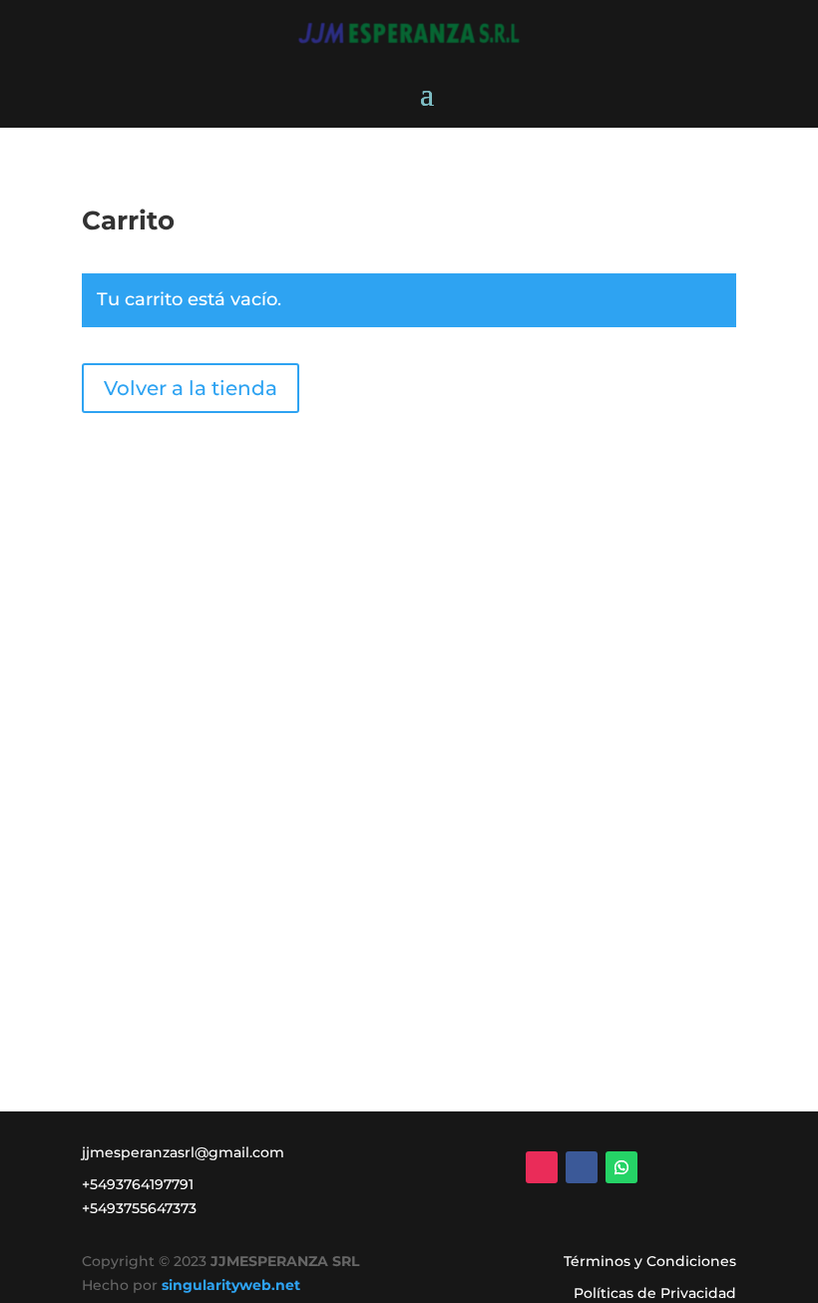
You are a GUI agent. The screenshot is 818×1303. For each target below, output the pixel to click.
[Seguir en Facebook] (582, 1167)
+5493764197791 (138, 1184)
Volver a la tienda (190, 388)
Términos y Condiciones (650, 1261)
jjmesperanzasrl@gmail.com (183, 1152)
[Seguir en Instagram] (542, 1167)
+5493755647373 (139, 1208)
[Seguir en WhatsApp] (621, 1167)
